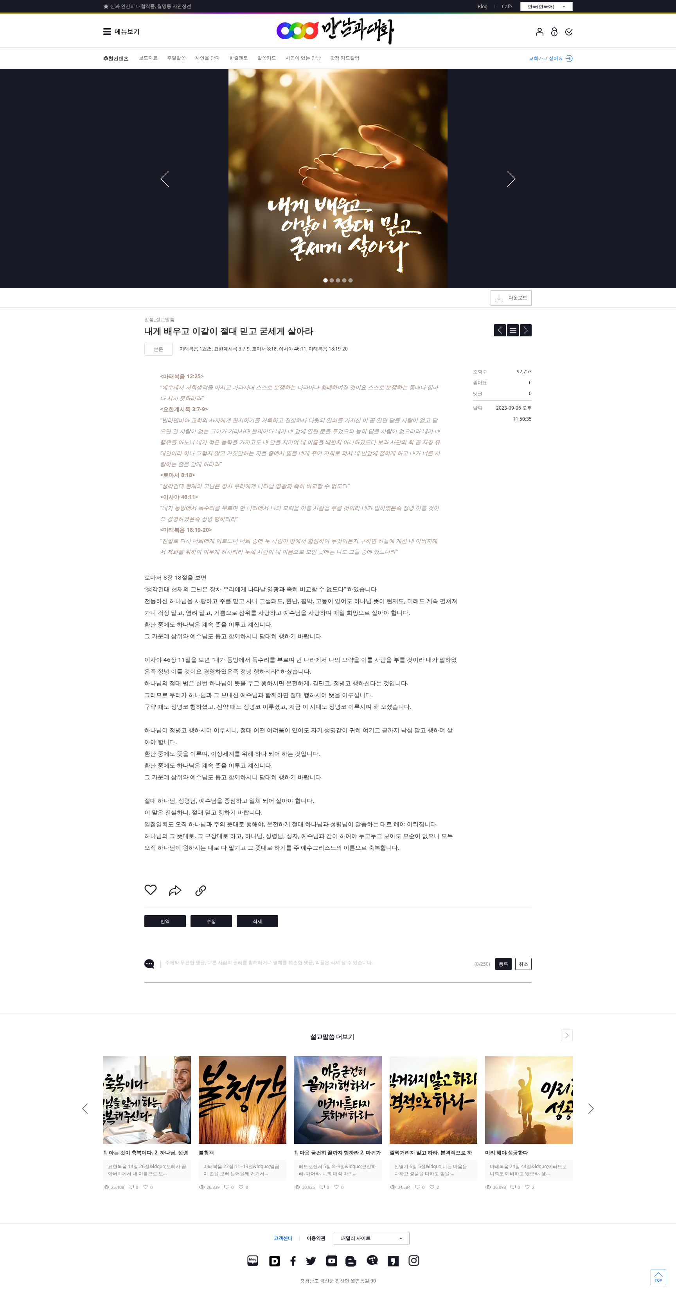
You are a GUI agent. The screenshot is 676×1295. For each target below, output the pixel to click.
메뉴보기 (127, 31)
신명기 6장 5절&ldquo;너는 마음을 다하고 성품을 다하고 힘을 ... (430, 1170)
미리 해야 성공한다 (506, 1152)
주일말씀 (176, 57)
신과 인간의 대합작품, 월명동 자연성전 (150, 6)
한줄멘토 (238, 57)
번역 (165, 921)
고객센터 (283, 1238)
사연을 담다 (207, 57)
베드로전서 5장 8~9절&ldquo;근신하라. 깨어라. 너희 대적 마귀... (337, 1170)
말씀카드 (266, 57)
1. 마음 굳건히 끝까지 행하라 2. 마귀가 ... (337, 1153)
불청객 (206, 1152)
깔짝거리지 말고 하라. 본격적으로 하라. (431, 1153)
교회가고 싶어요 (546, 58)
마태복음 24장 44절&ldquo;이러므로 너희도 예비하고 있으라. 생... (528, 1170)
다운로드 (518, 297)
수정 (211, 921)
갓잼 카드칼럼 (345, 57)
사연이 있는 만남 (303, 57)
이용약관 (316, 1238)
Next (591, 1109)
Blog (482, 6)
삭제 (257, 921)
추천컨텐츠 (116, 58)
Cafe (507, 6)
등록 (503, 964)
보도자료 (148, 57)
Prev (85, 1109)
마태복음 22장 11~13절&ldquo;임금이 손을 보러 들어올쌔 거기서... (241, 1170)
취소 (523, 964)
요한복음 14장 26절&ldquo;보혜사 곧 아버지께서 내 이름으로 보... (147, 1170)
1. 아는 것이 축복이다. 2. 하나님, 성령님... (145, 1153)
